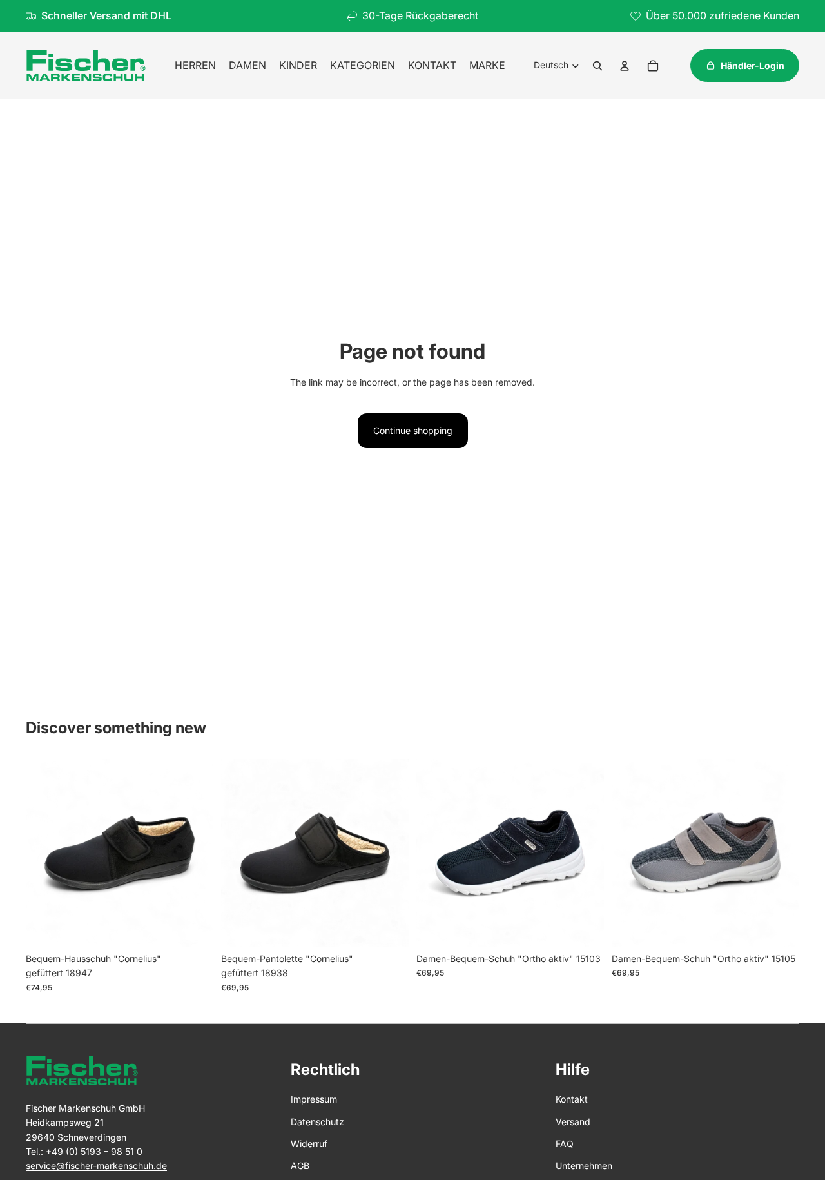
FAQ (565, 1143)
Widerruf (309, 1143)
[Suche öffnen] (597, 66)
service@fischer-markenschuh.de (96, 1165)
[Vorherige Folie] (45, 852)
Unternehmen (584, 1165)
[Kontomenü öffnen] (624, 66)
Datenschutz (317, 1121)
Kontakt (572, 1099)
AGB (300, 1165)
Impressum (314, 1099)
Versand (573, 1121)
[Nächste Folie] (194, 852)
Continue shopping (412, 430)
